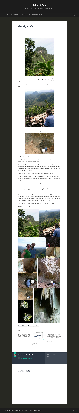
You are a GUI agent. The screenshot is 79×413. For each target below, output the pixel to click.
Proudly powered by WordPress (12, 410)
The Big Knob (25, 26)
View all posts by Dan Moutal (26, 358)
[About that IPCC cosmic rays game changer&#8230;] (54, 336)
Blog (6, 14)
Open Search (74, 15)
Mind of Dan (39, 5)
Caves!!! (50, 360)
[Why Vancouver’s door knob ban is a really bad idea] (25, 336)
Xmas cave (50, 362)
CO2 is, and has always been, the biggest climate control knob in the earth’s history (38, 341)
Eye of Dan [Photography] (35, 14)
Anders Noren (37, 410)
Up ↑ (74, 410)
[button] (28, 222)
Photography (15, 14)
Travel (23, 14)
